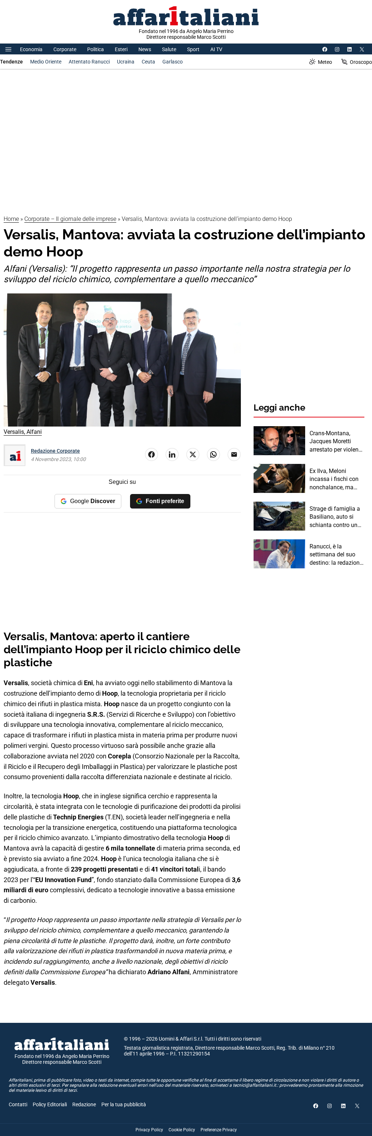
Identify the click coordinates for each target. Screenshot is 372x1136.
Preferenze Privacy (219, 1129)
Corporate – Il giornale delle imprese (70, 218)
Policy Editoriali (50, 1104)
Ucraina (125, 62)
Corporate (64, 49)
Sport (193, 49)
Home (11, 218)
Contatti (18, 1104)
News (144, 49)
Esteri (121, 49)
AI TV (216, 49)
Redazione (84, 1104)
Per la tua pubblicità (123, 1104)
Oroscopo (361, 62)
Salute (169, 49)
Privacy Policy (149, 1129)
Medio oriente (45, 62)
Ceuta (148, 62)
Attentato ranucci (89, 62)
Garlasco (172, 62)
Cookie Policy (182, 1129)
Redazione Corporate (55, 451)
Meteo (325, 62)
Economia (31, 49)
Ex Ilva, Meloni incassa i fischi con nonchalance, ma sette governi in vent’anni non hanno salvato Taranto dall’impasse (336, 479)
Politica (95, 49)
